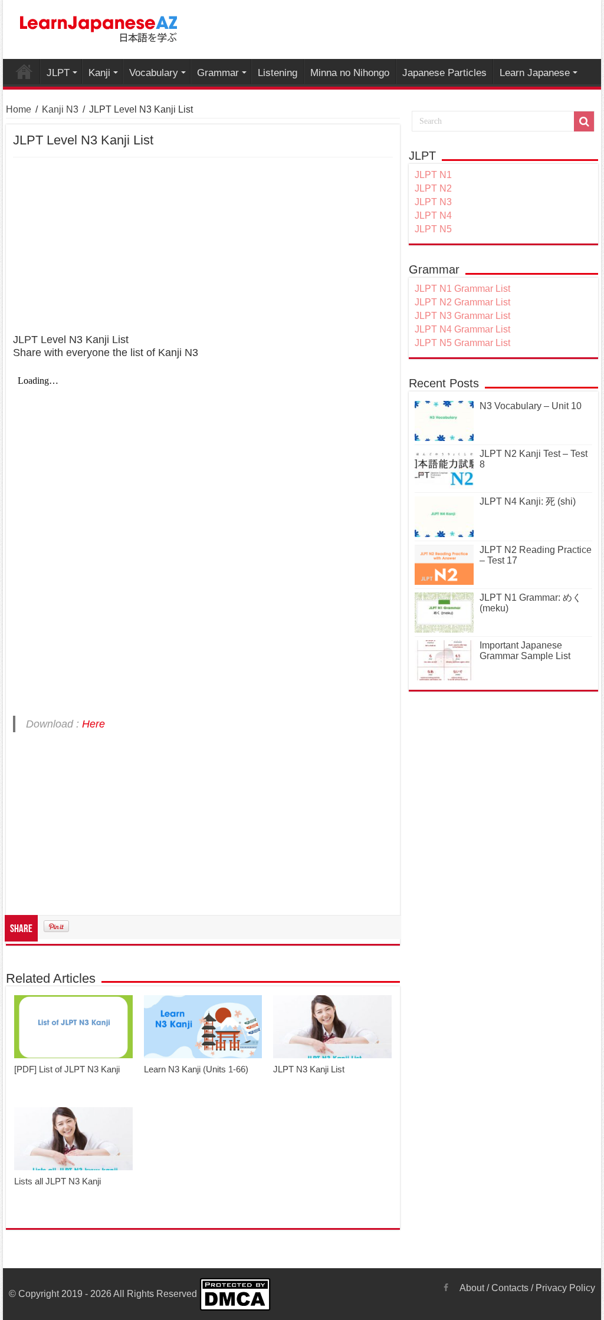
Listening (277, 72)
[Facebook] (445, 1288)
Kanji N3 (60, 109)
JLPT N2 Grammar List (462, 302)
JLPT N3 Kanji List (308, 1069)
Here (93, 724)
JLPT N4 (433, 215)
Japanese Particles (444, 72)
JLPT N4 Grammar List (462, 329)
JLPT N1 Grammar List (462, 289)
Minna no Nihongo (349, 72)
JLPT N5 (433, 229)
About (471, 1288)
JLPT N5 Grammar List (462, 343)
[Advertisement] (202, 245)
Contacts (509, 1288)
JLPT (58, 72)
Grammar (218, 72)
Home (18, 109)
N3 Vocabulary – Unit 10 (531, 406)
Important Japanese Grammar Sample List (525, 650)
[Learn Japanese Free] (99, 27)
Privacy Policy (565, 1288)
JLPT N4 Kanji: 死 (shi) (528, 501)
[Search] (584, 121)
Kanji (99, 72)
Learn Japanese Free (24, 71)
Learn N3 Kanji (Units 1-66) (196, 1069)
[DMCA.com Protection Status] (235, 1294)
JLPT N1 (433, 175)
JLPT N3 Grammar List (462, 316)
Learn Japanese (535, 72)
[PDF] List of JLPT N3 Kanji (67, 1069)
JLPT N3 (433, 202)
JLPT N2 (433, 188)
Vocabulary (153, 72)
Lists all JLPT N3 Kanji (57, 1181)
